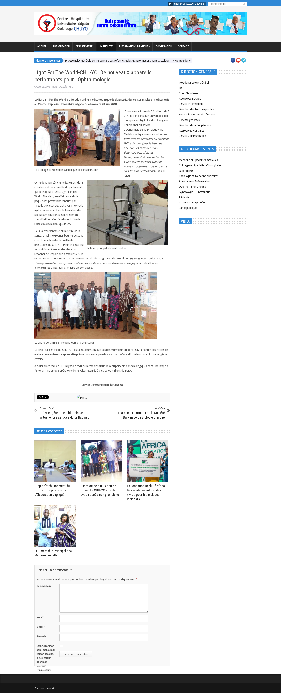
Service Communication (192, 135)
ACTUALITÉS (106, 46)
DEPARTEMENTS (85, 46)
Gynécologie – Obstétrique (194, 192)
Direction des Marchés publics (196, 109)
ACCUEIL (42, 46)
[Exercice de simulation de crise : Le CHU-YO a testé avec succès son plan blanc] (102, 461)
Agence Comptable (190, 98)
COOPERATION (164, 46)
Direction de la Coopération (195, 125)
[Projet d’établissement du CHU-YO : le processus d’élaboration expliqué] (56, 461)
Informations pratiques (134, 46)
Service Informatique (191, 103)
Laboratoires (186, 170)
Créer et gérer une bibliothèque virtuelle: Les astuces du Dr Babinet (64, 413)
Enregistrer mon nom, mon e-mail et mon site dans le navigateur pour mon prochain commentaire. (46, 658)
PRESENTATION (61, 46)
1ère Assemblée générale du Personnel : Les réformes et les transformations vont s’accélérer (97, 60)
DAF (181, 87)
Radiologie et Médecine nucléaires (198, 175)
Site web (41, 636)
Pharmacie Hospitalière (192, 202)
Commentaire (44, 586)
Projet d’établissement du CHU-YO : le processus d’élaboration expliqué (52, 490)
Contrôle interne (188, 93)
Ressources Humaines (191, 130)
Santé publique (188, 207)
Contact (183, 46)
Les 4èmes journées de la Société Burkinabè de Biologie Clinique (141, 413)
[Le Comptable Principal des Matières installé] (56, 526)
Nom (40, 617)
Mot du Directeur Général (194, 82)
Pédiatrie (184, 197)
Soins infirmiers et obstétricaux (197, 114)
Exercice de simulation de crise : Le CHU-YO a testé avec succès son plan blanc (100, 490)
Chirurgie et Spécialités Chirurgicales (200, 165)
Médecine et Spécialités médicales (198, 160)
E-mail (41, 626)
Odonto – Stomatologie (192, 186)
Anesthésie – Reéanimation (194, 181)
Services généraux (189, 119)
